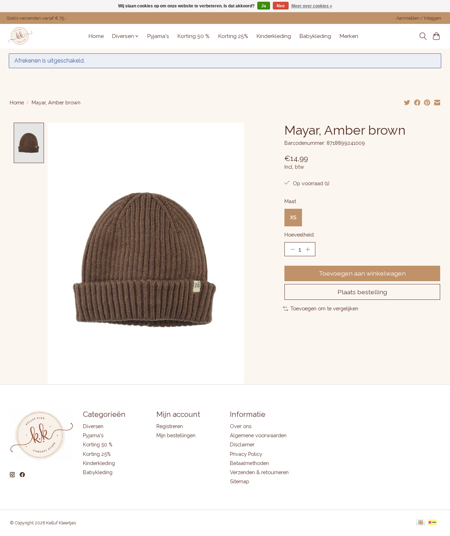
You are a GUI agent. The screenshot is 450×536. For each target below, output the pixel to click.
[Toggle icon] (423, 36)
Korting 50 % (194, 36)
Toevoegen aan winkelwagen (362, 273)
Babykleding (315, 36)
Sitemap (239, 481)
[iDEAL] (432, 522)
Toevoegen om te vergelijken (324, 308)
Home (96, 36)
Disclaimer (242, 444)
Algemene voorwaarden (258, 435)
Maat (290, 201)
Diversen (93, 426)
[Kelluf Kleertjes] (20, 36)
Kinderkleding (274, 36)
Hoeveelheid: (299, 235)
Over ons (240, 426)
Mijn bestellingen (175, 435)
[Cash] (420, 522)
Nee (281, 6)
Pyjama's (158, 36)
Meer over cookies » (311, 6)
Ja (263, 6)
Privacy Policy (246, 454)
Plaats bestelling (362, 292)
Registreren (169, 426)
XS (293, 217)
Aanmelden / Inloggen (418, 18)
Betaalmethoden (249, 463)
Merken (349, 36)
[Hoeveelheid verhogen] (308, 249)
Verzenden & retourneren (259, 472)
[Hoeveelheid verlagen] (292, 249)
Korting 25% (233, 36)
